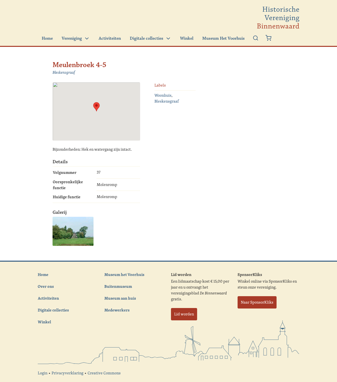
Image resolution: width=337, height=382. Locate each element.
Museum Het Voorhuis (223, 38)
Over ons (46, 286)
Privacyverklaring (67, 373)
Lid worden (184, 314)
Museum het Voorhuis (124, 274)
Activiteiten (110, 38)
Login (42, 373)
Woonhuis (162, 95)
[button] (96, 106)
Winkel (186, 38)
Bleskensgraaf (64, 72)
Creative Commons (104, 373)
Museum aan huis (120, 298)
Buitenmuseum (118, 286)
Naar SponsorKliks (257, 302)
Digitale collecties (146, 38)
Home (47, 38)
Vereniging (72, 38)
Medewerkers (117, 310)
